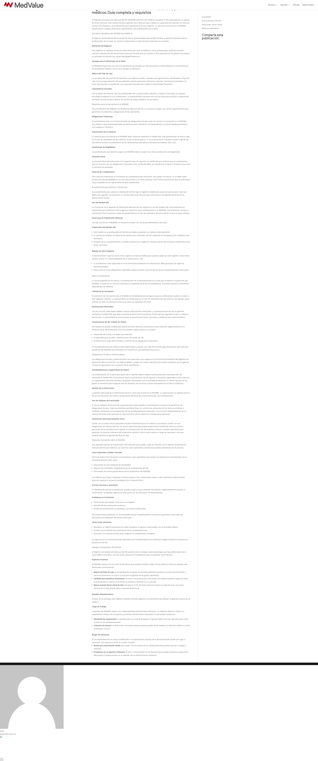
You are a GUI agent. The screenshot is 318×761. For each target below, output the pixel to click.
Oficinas (296, 5)
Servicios (271, 5)
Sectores (283, 5)
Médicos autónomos (210, 28)
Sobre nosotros (308, 5)
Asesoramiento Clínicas (211, 21)
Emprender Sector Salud (212, 24)
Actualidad (206, 17)
